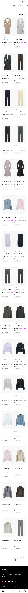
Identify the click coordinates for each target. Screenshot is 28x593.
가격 (21, 10)
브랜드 (4, 10)
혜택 (15, 10)
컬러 (10, 10)
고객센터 (15, 574)
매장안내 (19, 574)
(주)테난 (4, 570)
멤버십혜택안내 (4, 576)
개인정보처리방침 (9, 574)
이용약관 (3, 574)
